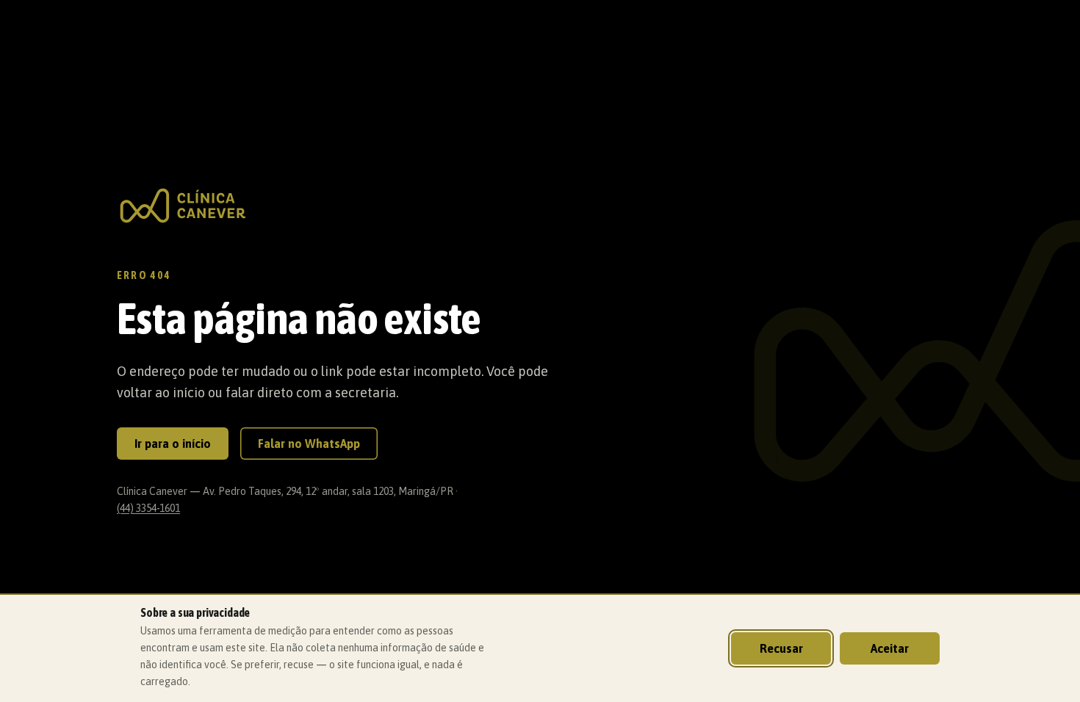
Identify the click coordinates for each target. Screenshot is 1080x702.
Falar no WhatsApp (309, 443)
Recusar (781, 648)
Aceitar (890, 648)
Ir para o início (172, 443)
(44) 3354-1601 (148, 508)
